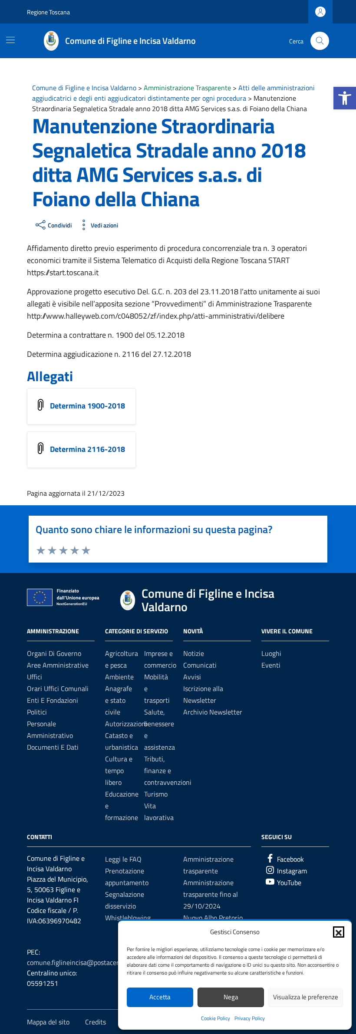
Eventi (270, 665)
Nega (231, 997)
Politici (37, 712)
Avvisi (192, 677)
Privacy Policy (249, 1018)
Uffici (34, 677)
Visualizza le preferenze (305, 997)
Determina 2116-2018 (87, 449)
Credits (95, 1022)
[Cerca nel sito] (319, 41)
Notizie (193, 653)
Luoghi (271, 653)
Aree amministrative (58, 665)
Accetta (160, 997)
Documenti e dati (53, 747)
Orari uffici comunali (58, 688)
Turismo (156, 794)
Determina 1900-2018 (87, 406)
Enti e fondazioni (52, 700)
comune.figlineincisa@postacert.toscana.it (89, 962)
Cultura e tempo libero (118, 770)
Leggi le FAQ (123, 859)
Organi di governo (54, 653)
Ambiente (119, 677)
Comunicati (200, 665)
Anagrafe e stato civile (118, 700)
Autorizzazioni (126, 723)
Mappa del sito (48, 1022)
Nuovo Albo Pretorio (213, 917)
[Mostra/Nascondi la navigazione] (10, 40)
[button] (344, 98)
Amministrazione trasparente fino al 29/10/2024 (210, 894)
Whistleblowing (128, 917)
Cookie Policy (215, 1018)
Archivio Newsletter (212, 712)
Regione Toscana (48, 11)
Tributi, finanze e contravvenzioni (167, 770)
